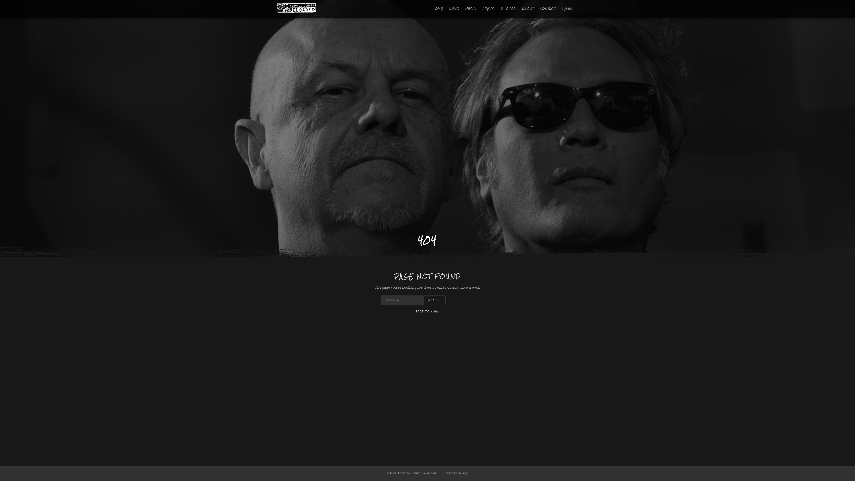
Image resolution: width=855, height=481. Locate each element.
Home (437, 8)
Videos (488, 8)
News (454, 8)
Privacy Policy (457, 473)
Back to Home (427, 311)
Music (470, 8)
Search (568, 9)
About (528, 8)
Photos (508, 8)
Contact (547, 8)
